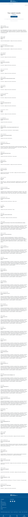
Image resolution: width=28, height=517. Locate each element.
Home (1, 3)
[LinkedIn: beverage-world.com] (12, 501)
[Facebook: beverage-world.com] (10, 501)
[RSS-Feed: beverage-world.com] (14, 501)
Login (1, 506)
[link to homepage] (14, 1)
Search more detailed (14, 16)
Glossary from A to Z (3, 507)
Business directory (5, 3)
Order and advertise (3, 503)
